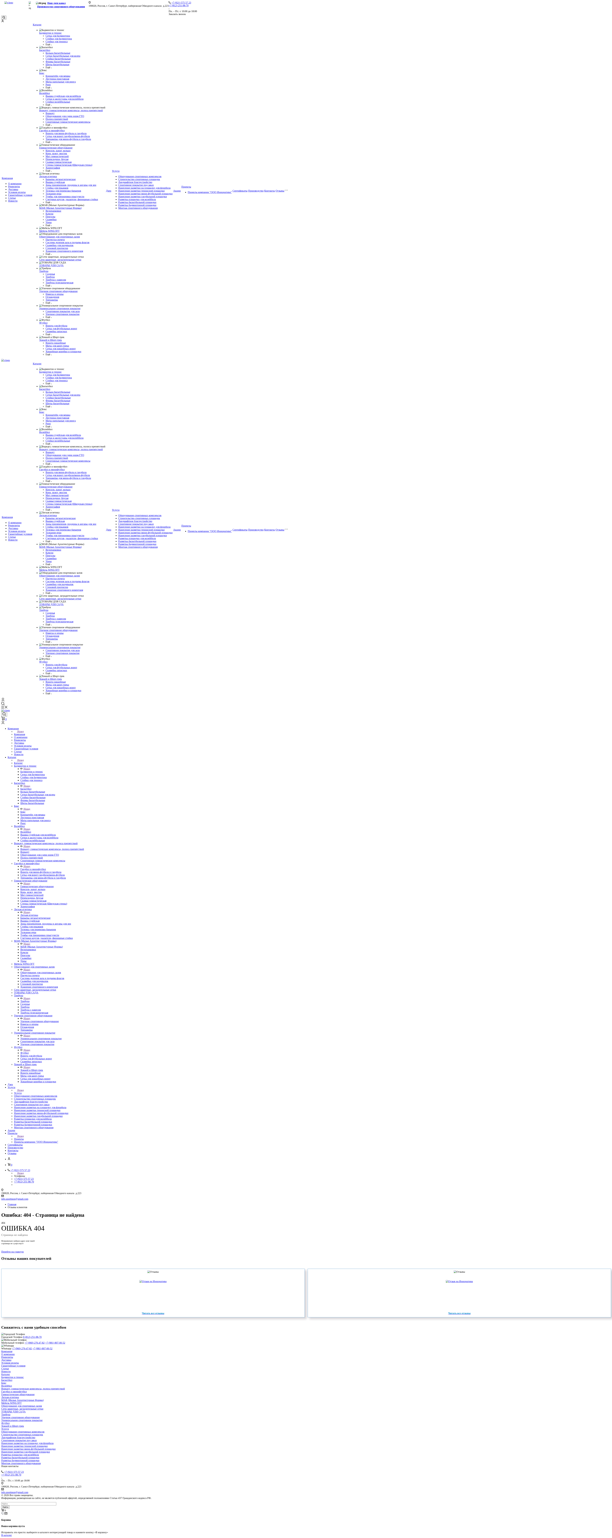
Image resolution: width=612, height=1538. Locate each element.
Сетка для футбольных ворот (61, 328)
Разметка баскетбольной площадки (137, 202)
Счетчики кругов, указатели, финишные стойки (72, 199)
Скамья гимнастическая (59, 162)
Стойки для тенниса (57, 41)
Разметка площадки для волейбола (137, 199)
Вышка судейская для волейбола (63, 96)
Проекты (186, 186)
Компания (7, 178)
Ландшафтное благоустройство (135, 182)
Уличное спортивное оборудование (58, 291)
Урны (49, 222)
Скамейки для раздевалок (59, 245)
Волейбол (44, 93)
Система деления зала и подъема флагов (67, 242)
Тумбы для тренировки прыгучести (65, 196)
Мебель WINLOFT (49, 231)
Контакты (269, 190)
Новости (13, 200)
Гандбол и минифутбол (52, 130)
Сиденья (50, 274)
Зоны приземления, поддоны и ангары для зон (71, 185)
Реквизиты (14, 186)
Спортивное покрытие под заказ (136, 185)
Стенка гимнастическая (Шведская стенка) (69, 165)
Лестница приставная (57, 78)
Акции (177, 190)
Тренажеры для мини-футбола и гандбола (68, 139)
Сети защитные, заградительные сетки (60, 259)
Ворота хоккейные (56, 343)
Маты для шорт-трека (57, 345)
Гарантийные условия (20, 195)
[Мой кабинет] (2, 21)
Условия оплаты (17, 192)
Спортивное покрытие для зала (63, 311)
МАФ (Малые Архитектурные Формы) (60, 208)
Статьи (12, 198)
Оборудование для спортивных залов (59, 236)
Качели (49, 213)
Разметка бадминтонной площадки (137, 205)
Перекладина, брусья (57, 159)
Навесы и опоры (55, 294)
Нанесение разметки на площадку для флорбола (144, 188)
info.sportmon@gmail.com (14, 1199)
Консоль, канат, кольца (58, 150)
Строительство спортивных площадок (139, 179)
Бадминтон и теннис (50, 33)
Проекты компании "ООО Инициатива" (210, 192)
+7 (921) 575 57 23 (181, 2)
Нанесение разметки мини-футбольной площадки (145, 193)
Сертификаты (240, 190)
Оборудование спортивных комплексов (139, 176)
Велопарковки (53, 211)
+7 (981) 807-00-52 (55, 1342)
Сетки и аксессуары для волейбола (65, 99)
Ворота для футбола (56, 325)
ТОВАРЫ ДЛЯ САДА (51, 265)
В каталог (6, 1535)
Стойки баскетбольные (58, 58)
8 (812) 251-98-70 (32, 1337)
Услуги (116, 171)
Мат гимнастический (57, 156)
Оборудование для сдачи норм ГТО (65, 116)
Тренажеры (52, 299)
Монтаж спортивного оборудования (138, 208)
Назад (20, 731)
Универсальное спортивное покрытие (59, 308)
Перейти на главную (12, 1251)
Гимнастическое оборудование (56, 147)
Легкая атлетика (48, 176)
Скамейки (51, 219)
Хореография (53, 167)
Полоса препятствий (57, 119)
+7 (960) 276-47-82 (35, 1342)
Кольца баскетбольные (58, 53)
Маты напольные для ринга (61, 81)
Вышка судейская (55, 182)
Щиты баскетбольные (57, 64)
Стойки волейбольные (58, 101)
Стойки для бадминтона (59, 38)
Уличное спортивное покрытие (63, 314)
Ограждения (52, 297)
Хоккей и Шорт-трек (50, 340)
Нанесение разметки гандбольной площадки (142, 196)
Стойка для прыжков (57, 188)
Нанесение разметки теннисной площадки (141, 190)
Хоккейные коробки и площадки (63, 351)
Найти (5, 1507)
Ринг (48, 84)
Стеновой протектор (57, 248)
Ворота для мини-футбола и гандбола (66, 133)
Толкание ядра (53, 193)
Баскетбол (44, 50)
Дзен (108, 190)
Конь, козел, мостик (56, 153)
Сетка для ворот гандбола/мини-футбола (68, 136)
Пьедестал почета (55, 239)
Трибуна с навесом (56, 279)
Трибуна (43, 271)
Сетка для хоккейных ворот (61, 348)
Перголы (50, 216)
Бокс (41, 73)
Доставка (13, 189)
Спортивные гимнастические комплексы (68, 122)
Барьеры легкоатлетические (61, 179)
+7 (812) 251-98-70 (179, 5)
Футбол (43, 322)
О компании (15, 183)
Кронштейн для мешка (58, 76)
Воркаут (50, 113)
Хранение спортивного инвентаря (64, 251)
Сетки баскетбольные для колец (63, 56)
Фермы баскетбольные (58, 61)
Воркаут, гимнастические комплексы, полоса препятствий (71, 110)
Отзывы (280, 190)
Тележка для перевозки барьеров (63, 190)
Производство (256, 190)
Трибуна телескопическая (59, 282)
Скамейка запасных (56, 331)
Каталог (37, 24)
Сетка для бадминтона (58, 35)
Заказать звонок (177, 14)
